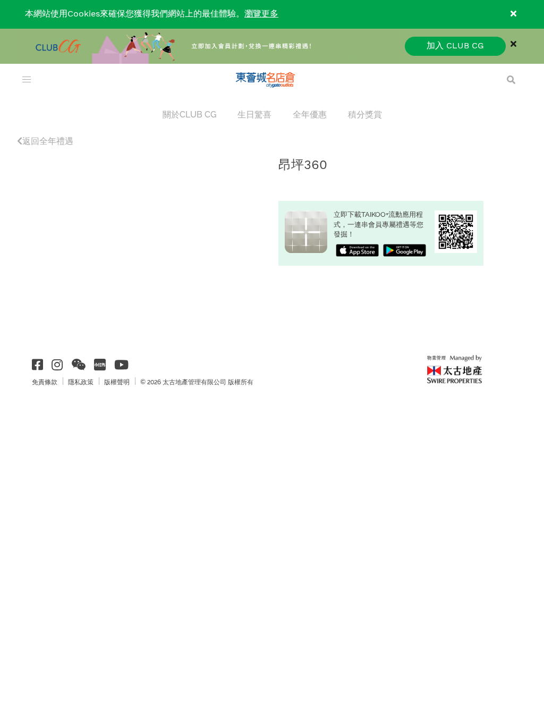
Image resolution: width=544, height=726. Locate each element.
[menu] (26, 80)
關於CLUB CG (189, 114)
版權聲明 (117, 382)
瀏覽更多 (261, 14)
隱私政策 (81, 382)
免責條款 (44, 382)
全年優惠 (310, 114)
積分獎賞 (365, 114)
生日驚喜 (254, 114)
